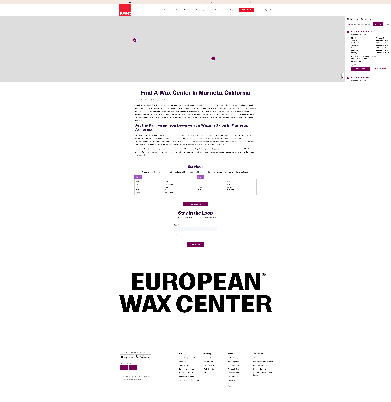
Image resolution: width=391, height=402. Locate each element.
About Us (182, 361)
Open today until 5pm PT (360, 35)
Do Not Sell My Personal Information (131, 379)
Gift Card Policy (234, 365)
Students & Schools (186, 376)
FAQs (205, 373)
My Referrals (208, 361)
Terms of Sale (233, 373)
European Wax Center (131, 376)
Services (195, 167)
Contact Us (208, 358)
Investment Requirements (263, 361)
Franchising (183, 365)
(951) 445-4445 (360, 64)
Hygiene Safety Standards (189, 380)
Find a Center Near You (188, 358)
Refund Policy (233, 358)
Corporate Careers (186, 369)
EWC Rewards (209, 365)
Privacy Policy (233, 369)
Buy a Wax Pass (380, 69)
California (154, 100)
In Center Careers (186, 373)
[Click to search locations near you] (349, 24)
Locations (145, 100)
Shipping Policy (234, 361)
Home (136, 100)
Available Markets (260, 365)
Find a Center (195, 204)
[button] (266, 10)
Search (378, 24)
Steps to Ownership (261, 369)
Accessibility (233, 380)
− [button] (343, 77)
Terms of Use (233, 376)
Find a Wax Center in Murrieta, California (195, 93)
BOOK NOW (246, 10)
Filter (387, 24)
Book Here (360, 69)
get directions (356, 61)
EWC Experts (208, 369)
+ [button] (343, 75)
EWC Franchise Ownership (263, 358)
